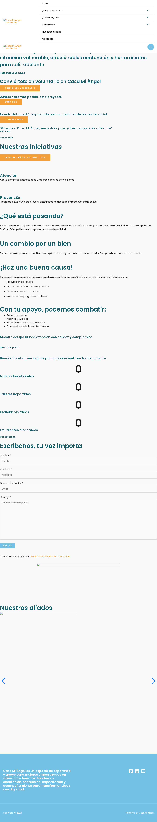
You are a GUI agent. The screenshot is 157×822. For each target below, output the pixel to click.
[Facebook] (130, 771)
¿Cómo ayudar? (51, 17)
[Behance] (143, 771)
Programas (48, 24)
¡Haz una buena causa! (36, 267)
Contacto (48, 38)
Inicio (45, 3)
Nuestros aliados (51, 31)
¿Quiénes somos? (52, 10)
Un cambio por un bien (35, 243)
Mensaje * (5, 497)
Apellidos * (6, 469)
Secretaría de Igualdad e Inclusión (50, 556)
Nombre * (5, 455)
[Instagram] (137, 771)
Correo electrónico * (11, 483)
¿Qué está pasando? (32, 216)
